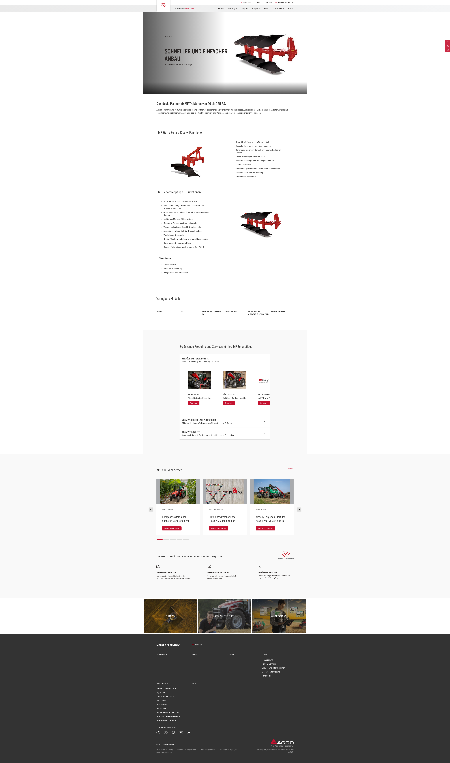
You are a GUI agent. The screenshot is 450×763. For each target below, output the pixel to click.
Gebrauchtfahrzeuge (271, 672)
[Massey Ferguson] (163, 6)
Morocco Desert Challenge (168, 716)
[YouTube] (181, 732)
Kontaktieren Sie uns (165, 696)
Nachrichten (161, 700)
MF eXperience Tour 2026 (167, 712)
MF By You (161, 708)
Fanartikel (266, 676)
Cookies (180, 749)
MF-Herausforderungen (166, 720)
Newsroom (291, 469)
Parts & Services (269, 664)
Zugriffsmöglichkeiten (208, 749)
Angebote (245, 8)
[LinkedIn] (188, 732)
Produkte (221, 8)
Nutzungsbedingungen (228, 749)
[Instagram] (173, 732)
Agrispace (160, 692)
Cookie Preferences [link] (164, 752)
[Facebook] (158, 732)
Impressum (191, 749)
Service (266, 8)
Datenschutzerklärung (164, 749)
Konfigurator (256, 8)
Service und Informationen (273, 668)
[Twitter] (166, 732)
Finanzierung (267, 660)
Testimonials (161, 704)
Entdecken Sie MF (278, 8)
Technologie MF (233, 8)
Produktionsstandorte (166, 688)
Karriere (290, 8)
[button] (160, 538)
